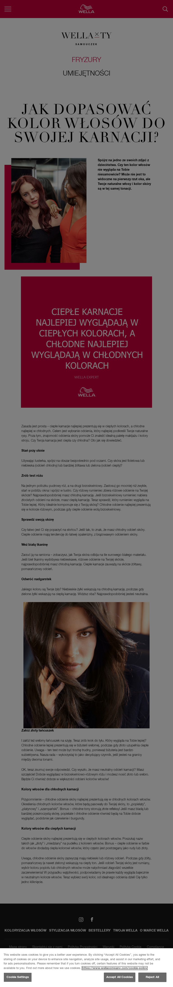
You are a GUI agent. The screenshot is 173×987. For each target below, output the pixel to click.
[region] (86, 967)
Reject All (152, 977)
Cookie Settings (18, 977)
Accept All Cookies (119, 977)
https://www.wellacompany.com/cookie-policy (114, 968)
